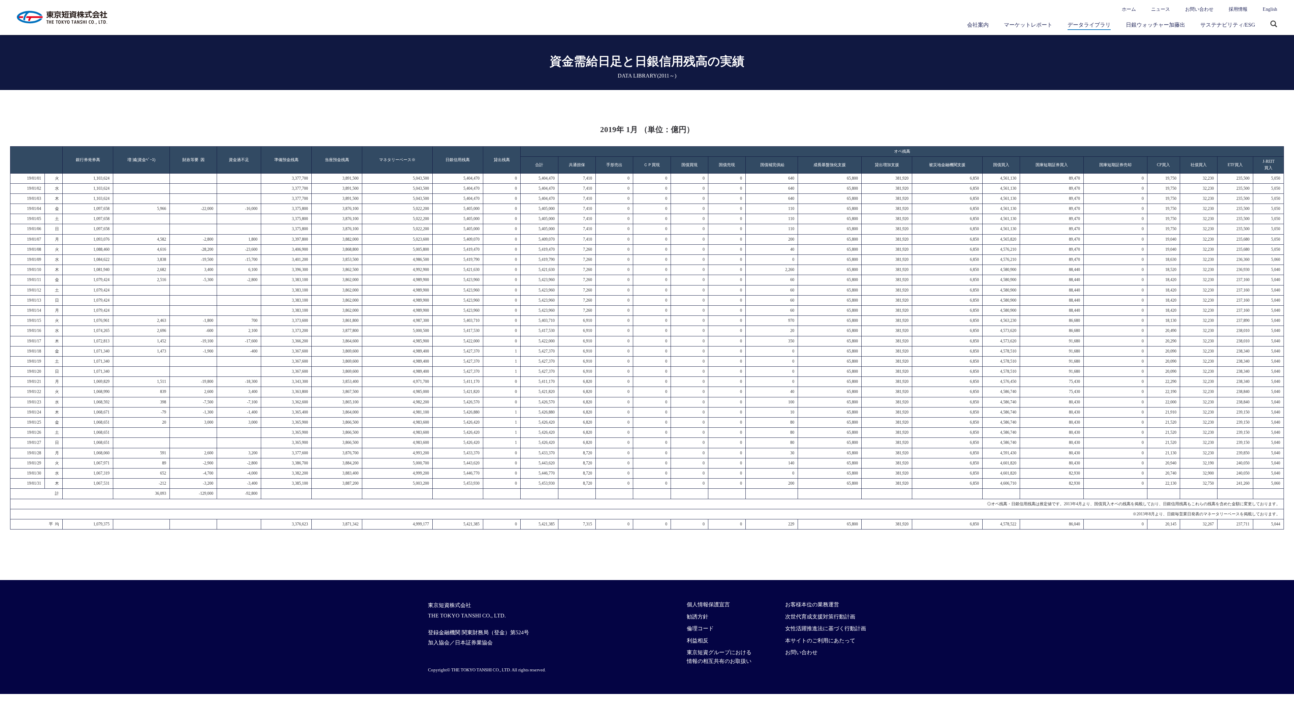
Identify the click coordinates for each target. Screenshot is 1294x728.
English (1270, 9)
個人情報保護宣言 (708, 604)
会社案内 (978, 25)
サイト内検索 (1273, 24)
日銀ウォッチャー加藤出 (1155, 25)
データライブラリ (1089, 25)
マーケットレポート (1028, 25)
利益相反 (697, 640)
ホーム (1129, 9)
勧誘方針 (697, 616)
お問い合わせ (1199, 9)
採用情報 (1238, 9)
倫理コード (700, 628)
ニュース (1160, 9)
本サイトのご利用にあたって (820, 640)
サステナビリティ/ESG (1227, 25)
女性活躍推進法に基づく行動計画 (825, 628)
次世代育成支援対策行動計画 (820, 616)
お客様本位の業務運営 (812, 604)
